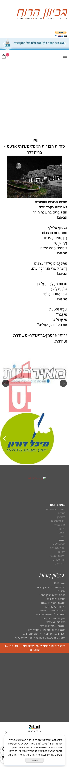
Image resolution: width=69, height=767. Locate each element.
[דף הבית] (42, 15)
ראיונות (61, 529)
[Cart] (3, 57)
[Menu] (65, 57)
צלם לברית (59, 525)
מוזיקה (61, 513)
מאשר (34, 760)
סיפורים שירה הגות (54, 509)
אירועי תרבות (58, 521)
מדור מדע (60, 563)
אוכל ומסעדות (57, 548)
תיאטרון (61, 517)
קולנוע (61, 533)
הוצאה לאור (59, 544)
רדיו (63, 536)
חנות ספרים (59, 560)
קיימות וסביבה (57, 556)
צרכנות (61, 552)
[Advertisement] (34, 97)
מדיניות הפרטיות (16, 755)
